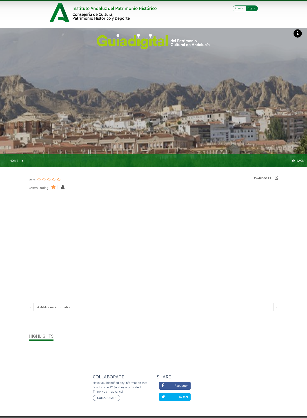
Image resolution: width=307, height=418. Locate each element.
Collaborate (106, 398)
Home (14, 160)
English (251, 8)
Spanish (239, 8)
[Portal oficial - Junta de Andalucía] (60, 12)
